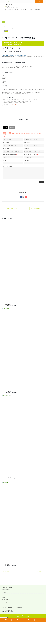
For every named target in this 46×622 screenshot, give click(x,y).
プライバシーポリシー (5, 602)
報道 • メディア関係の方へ (6, 599)
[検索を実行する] (3, 22)
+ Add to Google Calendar (12, 208)
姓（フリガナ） (6, 148)
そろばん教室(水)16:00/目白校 (11, 392)
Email (4, 160)
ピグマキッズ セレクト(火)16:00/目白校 (12, 479)
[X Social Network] (23, 197)
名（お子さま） (27, 142)
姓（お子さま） (6, 142)
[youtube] (23, 615)
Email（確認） (27, 160)
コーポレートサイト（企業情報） (7, 587)
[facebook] (20, 615)
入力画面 (5, 127)
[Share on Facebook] (21, 197)
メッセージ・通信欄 (7, 166)
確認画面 (12, 127)
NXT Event (39, 571)
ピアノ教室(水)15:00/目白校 (10, 305)
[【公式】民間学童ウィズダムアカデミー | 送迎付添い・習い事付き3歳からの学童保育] (17, 1)
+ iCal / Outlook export (35, 208)
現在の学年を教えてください (31, 154)
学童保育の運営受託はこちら (6, 589)
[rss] (25, 615)
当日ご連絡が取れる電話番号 (10, 154)
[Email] (26, 197)
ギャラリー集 (4, 592)
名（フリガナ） (27, 148)
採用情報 (3, 597)
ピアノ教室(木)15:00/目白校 (10, 565)
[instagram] (22, 615)
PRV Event (7, 571)
